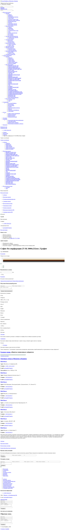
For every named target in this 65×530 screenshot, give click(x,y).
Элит (9, 100)
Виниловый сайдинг (12, 24)
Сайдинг (7, 13)
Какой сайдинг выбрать (13, 122)
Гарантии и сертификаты (13, 110)
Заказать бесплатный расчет (7, 281)
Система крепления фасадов (12, 36)
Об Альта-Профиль (12, 103)
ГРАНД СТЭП (11, 53)
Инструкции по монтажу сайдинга (15, 123)
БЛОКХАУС (11, 58)
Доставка (5, 118)
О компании (5, 102)
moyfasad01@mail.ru (7, 227)
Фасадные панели (9, 26)
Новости (10, 108)
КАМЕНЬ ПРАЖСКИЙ (13, 87)
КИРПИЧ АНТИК (12, 89)
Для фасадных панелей (13, 37)
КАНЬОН (10, 86)
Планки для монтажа (12, 32)
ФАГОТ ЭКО (11, 70)
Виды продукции (7, 12)
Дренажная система (10, 46)
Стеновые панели (9, 39)
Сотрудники (10, 111)
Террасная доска (11, 48)
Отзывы (10, 106)
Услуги (4, 112)
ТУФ (9, 85)
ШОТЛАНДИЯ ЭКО (12, 71)
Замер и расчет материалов (14, 113)
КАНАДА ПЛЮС (12, 63)
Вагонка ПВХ (11, 41)
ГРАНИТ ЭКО (11, 72)
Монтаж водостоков (12, 116)
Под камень (10, 34)
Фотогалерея (11, 104)
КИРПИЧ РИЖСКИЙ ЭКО (14, 68)
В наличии (3, 253)
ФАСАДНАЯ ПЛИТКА (13, 97)
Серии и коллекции (7, 55)
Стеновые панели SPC (10, 54)
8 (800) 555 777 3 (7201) (15, 238)
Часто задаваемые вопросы (14, 107)
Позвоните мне (4, 8)
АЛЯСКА (10, 57)
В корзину (3, 276)
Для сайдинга (11, 38)
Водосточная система (10, 43)
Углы (9, 31)
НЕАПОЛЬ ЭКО (11, 96)
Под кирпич (10, 35)
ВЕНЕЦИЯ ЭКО (11, 95)
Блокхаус (10, 22)
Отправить (3, 456)
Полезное (5, 119)
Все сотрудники (4, 229)
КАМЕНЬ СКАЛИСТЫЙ (13, 79)
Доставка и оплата (7, 472)
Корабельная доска (12, 21)
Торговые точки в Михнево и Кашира (14, 358)
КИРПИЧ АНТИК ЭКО (13, 65)
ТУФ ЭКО (10, 73)
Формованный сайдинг (13, 16)
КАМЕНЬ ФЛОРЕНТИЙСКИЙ (15, 91)
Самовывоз (3, 338)
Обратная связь (4, 499)
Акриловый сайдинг (12, 23)
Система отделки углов (13, 19)
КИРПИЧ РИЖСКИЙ (13, 77)
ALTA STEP (10, 52)
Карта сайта (5, 475)
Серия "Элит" (11, 45)
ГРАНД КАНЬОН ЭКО (13, 66)
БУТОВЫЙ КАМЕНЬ (13, 90)
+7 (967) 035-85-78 (7, 130)
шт (13, 272)
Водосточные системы (5, 445)
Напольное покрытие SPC (11, 51)
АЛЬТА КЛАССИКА (12, 62)
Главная (4, 132)
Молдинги (10, 40)
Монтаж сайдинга (12, 114)
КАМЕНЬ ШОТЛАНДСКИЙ (14, 80)
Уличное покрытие (10, 47)
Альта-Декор (11, 18)
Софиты (10, 14)
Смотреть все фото (5, 356)
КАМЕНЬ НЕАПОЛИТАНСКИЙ (15, 93)
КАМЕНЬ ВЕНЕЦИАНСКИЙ (14, 94)
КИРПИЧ (10, 76)
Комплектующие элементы (14, 20)
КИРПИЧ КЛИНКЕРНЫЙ (14, 74)
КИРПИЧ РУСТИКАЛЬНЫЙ (14, 78)
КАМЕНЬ (10, 88)
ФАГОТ (10, 81)
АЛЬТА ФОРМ (11, 61)
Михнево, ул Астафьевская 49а (10, 495)
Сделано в (5, 528)
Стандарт (10, 99)
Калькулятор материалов (18, 281)
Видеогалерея (11, 105)
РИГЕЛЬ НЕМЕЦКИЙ (13, 83)
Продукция (5, 133)
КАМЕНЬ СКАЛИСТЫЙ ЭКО (15, 69)
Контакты (5, 124)
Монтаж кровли (11, 115)
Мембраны (10, 15)
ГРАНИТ (10, 82)
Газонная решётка (12, 49)
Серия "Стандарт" (12, 44)
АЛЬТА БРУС (11, 60)
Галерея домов (5, 352)
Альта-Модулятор (12, 121)
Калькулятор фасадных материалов (15, 120)
